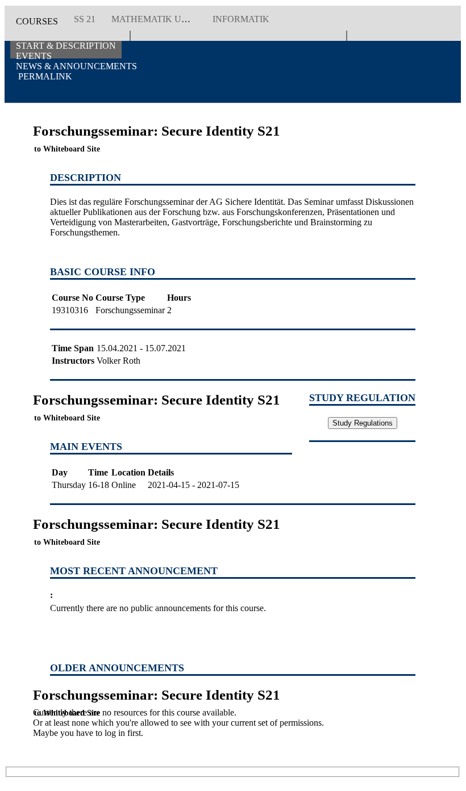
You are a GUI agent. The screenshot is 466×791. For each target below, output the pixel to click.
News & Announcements (76, 66)
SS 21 (84, 19)
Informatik (241, 19)
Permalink (44, 76)
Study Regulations (362, 423)
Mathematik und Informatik (182, 19)
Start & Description (66, 46)
